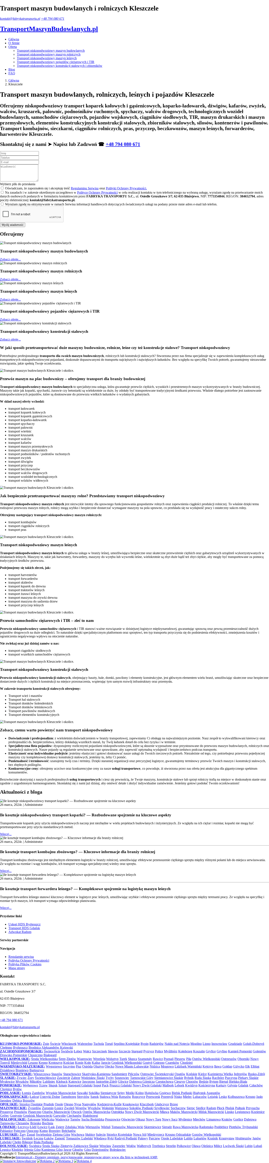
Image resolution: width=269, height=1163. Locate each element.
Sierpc (191, 1108)
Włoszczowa (41, 1074)
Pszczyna (231, 1078)
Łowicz (42, 1127)
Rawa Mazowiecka (185, 1127)
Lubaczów (200, 1096)
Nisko (178, 1096)
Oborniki (243, 1059)
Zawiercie (63, 1078)
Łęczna (38, 1138)
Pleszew (179, 1059)
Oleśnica (207, 1146)
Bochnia (47, 1123)
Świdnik (27, 1138)
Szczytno (69, 1066)
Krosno (250, 1096)
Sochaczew (178, 1108)
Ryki (110, 1138)
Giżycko (238, 1066)
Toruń (109, 1043)
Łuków (49, 1138)
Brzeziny (55, 1131)
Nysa (77, 1104)
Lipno (207, 1043)
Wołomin (108, 1108)
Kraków (227, 1119)
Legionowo (242, 1112)
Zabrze (75, 1078)
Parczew (154, 1138)
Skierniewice (152, 1127)
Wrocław (105, 1146)
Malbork (168, 1085)
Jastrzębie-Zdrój (106, 1081)
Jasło (259, 1096)
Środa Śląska (50, 1146)
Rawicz (158, 1059)
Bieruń (223, 1081)
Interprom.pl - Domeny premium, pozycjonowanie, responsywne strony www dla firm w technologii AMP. (87, 1157)
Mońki (130, 1093)
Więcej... (6, 834)
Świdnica (35, 1146)
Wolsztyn (112, 1059)
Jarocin (106, 1062)
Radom (211, 1108)
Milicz (218, 1146)
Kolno (139, 1093)
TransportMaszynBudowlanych (49, 29)
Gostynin (16, 1115)
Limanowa (213, 1119)
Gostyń (147, 1062)
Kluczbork (147, 1104)
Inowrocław (219, 1043)
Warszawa (121, 1108)
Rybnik (189, 1078)
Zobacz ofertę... (10, 259)
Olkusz (140, 1119)
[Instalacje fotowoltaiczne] (18, 1161)
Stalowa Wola (109, 1096)
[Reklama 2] (46, 1161)
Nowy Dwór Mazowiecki (142, 1112)
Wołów (131, 1146)
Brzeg (174, 1104)
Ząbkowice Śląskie (86, 1146)
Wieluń (106, 1127)
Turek (123, 1059)
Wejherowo (30, 1085)
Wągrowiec (84, 1059)
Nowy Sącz (170, 1119)
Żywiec (22, 1078)
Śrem (62, 1059)
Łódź (33, 1127)
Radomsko (206, 1127)
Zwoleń (69, 1108)
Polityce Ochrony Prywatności (97, 192)
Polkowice (184, 1146)
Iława (218, 1066)
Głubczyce (162, 1104)
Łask (51, 1127)
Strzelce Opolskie (31, 1104)
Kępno (43, 1062)
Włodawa (100, 1138)
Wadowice (62, 1119)
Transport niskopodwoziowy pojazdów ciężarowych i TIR (55, 62)
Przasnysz (6, 1112)
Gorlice (238, 1119)
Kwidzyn (191, 1085)
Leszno (33, 1062)
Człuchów (256, 1085)
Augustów (213, 1093)
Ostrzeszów (229, 1059)
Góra (87, 1149)
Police (159, 1051)
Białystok (199, 1093)
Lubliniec (49, 1081)
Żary (23, 1134)
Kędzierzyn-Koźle (109, 1104)
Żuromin (48, 1108)
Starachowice (72, 1074)
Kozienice (258, 1112)
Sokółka (94, 1093)
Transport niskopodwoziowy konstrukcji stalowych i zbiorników (59, 65)
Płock (220, 1108)
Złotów (71, 1059)
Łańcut (34, 1096)
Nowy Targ (153, 1119)
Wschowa (77, 1134)
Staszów (56, 1074)
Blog (11, 69)
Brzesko (35, 1123)
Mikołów (36, 1081)
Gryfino (222, 1051)
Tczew (43, 1085)
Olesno (68, 1104)
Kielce (202, 1074)
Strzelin (171, 1146)
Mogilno (196, 1043)
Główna (13, 39)
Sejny (121, 1093)
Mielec (187, 1096)
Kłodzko (17, 1149)
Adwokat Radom (19, 932)
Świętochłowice (45, 1078)
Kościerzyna (206, 1085)
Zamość (60, 1138)
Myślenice (185, 1119)
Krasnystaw (227, 1138)
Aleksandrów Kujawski (57, 1047)
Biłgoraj (27, 1142)
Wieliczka (47, 1119)
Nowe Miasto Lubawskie (132, 1066)
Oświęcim (128, 1119)
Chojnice (6, 1089)
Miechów (199, 1119)
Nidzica (155, 1066)
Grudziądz (235, 1043)
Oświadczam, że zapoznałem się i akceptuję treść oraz (76, 188)
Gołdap (227, 1066)
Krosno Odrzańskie (178, 1134)
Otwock (76, 1112)
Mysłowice (7, 1081)
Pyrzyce (148, 1051)
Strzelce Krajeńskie (119, 1134)
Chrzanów (22, 1123)
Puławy (143, 1138)
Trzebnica (158, 1146)
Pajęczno (20, 1131)
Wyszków (94, 1108)
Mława (164, 1112)
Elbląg (255, 1066)
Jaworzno (88, 1081)
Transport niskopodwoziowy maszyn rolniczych (48, 54)
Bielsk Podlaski (182, 1093)
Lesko (223, 1096)
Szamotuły (145, 1059)
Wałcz (87, 1051)
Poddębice (221, 1127)
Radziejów (156, 1043)
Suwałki (82, 1093)
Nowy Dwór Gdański (147, 1085)
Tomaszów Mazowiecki (127, 1127)
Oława (196, 1146)
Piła (188, 1059)
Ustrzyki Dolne (50, 1096)
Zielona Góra (61, 1134)
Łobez (78, 1051)
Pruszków (20, 1112)
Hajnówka (151, 1093)
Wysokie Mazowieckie (61, 1093)
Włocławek (68, 1043)
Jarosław (6, 1100)
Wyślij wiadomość (13, 224)
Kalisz (96, 1062)
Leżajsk (213, 1096)
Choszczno (35, 1055)
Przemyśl (167, 1096)
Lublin (188, 1138)
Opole (59, 1104)
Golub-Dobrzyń (253, 1043)
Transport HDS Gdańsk (24, 928)
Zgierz (60, 1127)
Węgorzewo (54, 1066)
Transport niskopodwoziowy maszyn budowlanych (51, 50)
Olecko (109, 1066)
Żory (31, 1078)
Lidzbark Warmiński (188, 1066)
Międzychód (19, 1062)
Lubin (249, 1146)
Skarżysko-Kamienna (96, 1074)
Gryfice (211, 1051)
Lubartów (200, 1138)
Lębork (179, 1085)
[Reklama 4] (83, 1161)
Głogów (77, 1149)
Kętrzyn (208, 1066)
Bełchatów (69, 1131)
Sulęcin (101, 1134)
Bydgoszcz (20, 1047)
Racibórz (218, 1078)
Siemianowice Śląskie (168, 1078)
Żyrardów (34, 1108)
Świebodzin (44, 1134)
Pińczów (134, 1074)
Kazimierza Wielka (220, 1074)
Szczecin (125, 1051)
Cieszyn (179, 1081)
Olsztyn (99, 1066)
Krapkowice (131, 1104)
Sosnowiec (122, 1078)
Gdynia (232, 1085)
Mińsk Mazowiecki (211, 1112)
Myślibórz (170, 1051)
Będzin (203, 1081)
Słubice (90, 1134)
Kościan (68, 1062)
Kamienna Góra (52, 1149)
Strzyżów (83, 1096)
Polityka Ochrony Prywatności (28, 960)
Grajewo (165, 1093)
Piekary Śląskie (248, 1078)
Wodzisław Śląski (93, 1078)
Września (99, 1059)
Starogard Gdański (80, 1085)
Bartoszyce (36, 1070)
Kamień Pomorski (240, 1051)
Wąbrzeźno (84, 1043)
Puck (105, 1085)
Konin (79, 1062)
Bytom (213, 1081)
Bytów (17, 1089)
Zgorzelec (118, 1146)
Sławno (113, 1051)
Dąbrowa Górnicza (142, 1081)
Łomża (26, 1093)
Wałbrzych (144, 1146)
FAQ (11, 73)
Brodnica (35, 1047)
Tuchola (98, 1043)
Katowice (75, 1081)
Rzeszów (125, 1096)
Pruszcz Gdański (120, 1085)
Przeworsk (153, 1096)
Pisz (78, 1066)
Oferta (12, 47)
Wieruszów (92, 1127)
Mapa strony (16, 968)
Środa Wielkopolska (44, 1059)
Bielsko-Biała (238, 1081)
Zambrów (38, 1093)
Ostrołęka (117, 1112)
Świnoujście (52, 1051)
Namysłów (89, 1104)
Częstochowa (164, 1081)
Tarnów (75, 1119)
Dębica (17, 1100)
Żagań (31, 1134)
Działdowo (7, 1070)
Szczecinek (99, 1051)
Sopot (97, 1085)
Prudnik (49, 1104)
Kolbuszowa (236, 1096)
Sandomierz (119, 1074)
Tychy (109, 1078)
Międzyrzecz (155, 1134)
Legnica (5, 1149)
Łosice (58, 1108)
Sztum (62, 1085)
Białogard (50, 1055)
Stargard (136, 1051)
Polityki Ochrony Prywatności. (126, 188)
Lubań (257, 1146)
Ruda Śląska (203, 1078)
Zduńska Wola (74, 1127)
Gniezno (159, 1062)
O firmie (14, 43)
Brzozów (29, 1100)
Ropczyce (138, 1096)
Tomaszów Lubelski (79, 1138)
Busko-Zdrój (256, 1074)
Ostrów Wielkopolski (206, 1059)
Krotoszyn (55, 1062)
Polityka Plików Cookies (24, 964)
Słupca (132, 1059)
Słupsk (53, 1085)
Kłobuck (62, 1081)
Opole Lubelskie (172, 1138)
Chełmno (6, 1047)
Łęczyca (23, 1127)
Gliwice (123, 1081)
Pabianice (6, 1131)
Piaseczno (34, 1112)
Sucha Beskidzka (92, 1119)
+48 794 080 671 (52, 18)
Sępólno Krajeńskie (127, 1043)
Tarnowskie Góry (141, 1078)
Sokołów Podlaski (141, 1108)
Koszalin (199, 1051)
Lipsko (229, 1112)
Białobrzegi (90, 1115)
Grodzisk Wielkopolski (126, 1062)
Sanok (94, 1096)
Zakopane (34, 1119)
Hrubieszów (243, 1138)
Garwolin (59, 1115)
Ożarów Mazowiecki (56, 1112)
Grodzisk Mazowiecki (37, 1115)
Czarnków (172, 1062)
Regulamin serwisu (21, 956)
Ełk (247, 1066)
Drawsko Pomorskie (13, 1055)
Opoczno (32, 1131)
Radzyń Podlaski (126, 1138)
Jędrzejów (240, 1074)
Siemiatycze (108, 1093)
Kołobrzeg (185, 1051)
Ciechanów (74, 1115)
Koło (87, 1062)
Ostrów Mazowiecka (96, 1112)
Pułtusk (240, 1108)
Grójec (4, 1115)
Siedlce (201, 1108)
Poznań (169, 1059)
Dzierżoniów (100, 1149)
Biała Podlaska (43, 1142)
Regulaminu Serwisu (85, 188)
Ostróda (87, 1066)
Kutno (44, 1131)
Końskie (191, 1074)
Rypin (145, 1043)
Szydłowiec (162, 1108)
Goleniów (259, 1051)
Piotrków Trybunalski (243, 1127)
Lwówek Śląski (233, 1146)
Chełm (16, 1142)
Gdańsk (243, 1085)
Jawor (67, 1149)
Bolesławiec (118, 1149)
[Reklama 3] (64, 1161)
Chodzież (186, 1062)
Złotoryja (66, 1146)
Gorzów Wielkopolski (206, 1134)
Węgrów (81, 1108)
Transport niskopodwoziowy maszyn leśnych (47, 58)
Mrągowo (167, 1066)
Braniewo (22, 1070)
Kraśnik (212, 1138)
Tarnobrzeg (68, 1096)
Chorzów (192, 1081)
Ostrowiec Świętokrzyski (157, 1074)
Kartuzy (221, 1085)
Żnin (46, 1043)
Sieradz (167, 1127)
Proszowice (112, 1119)
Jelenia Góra (32, 1149)
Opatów (180, 1074)
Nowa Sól (139, 1134)
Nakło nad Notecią (177, 1043)
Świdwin (67, 1051)
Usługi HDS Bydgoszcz (24, 924)
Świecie (55, 1043)
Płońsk (229, 1108)
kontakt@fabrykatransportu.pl (20, 18)
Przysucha (253, 1108)
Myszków (22, 1081)
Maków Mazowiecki (184, 1112)
